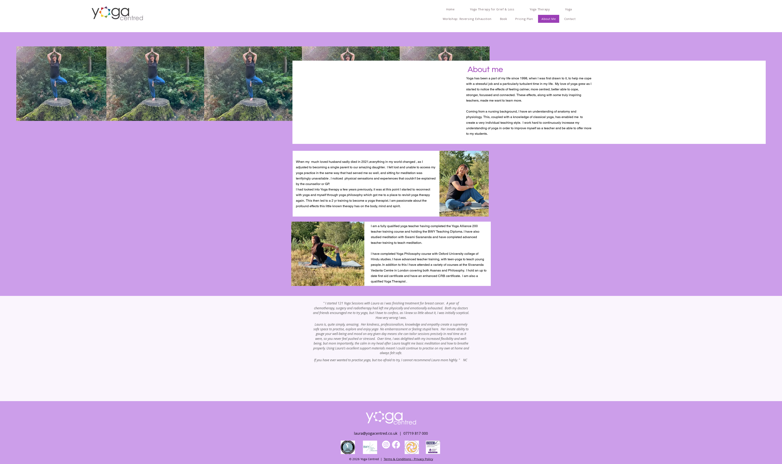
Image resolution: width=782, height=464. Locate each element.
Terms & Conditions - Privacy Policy (408, 459)
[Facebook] (396, 445)
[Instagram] (386, 445)
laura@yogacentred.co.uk (375, 433)
